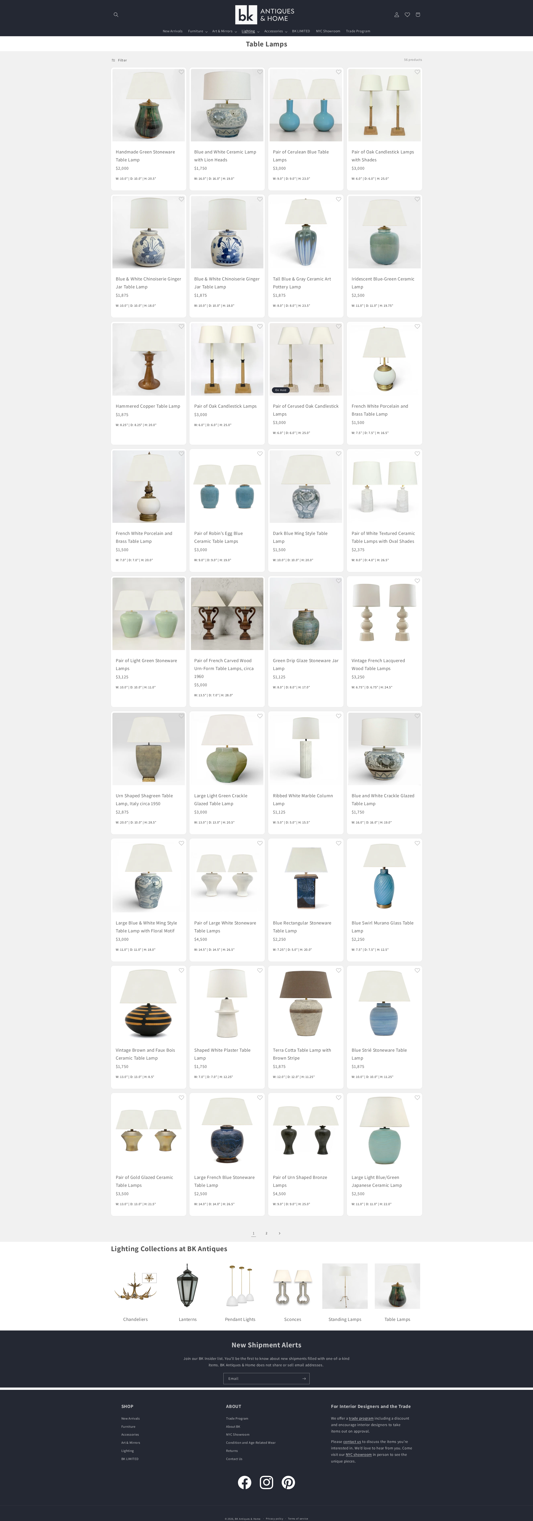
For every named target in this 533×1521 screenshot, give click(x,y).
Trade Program (237, 1418)
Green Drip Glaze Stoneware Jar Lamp (306, 664)
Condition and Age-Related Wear (251, 1442)
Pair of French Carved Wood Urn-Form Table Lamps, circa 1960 (224, 668)
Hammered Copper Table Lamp (148, 406)
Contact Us (234, 1459)
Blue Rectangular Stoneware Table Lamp (302, 927)
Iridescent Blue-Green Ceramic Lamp (383, 283)
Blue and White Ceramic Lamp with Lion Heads (225, 155)
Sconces (292, 1319)
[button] (116, 14)
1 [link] (254, 1233)
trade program (361, 1418)
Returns (232, 1451)
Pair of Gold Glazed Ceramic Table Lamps (144, 1181)
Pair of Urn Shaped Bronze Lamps (300, 1181)
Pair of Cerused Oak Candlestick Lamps (306, 410)
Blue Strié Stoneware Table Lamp (379, 1054)
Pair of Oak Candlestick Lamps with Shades (383, 155)
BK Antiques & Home (247, 1519)
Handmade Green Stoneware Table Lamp (145, 155)
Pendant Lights (240, 1319)
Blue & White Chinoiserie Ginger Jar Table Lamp (148, 283)
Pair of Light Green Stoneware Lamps (146, 664)
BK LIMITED (130, 1459)
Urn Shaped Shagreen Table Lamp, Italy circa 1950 (144, 799)
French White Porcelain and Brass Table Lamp (380, 410)
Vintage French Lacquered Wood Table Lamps (378, 664)
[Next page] (279, 1233)
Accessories (130, 1434)
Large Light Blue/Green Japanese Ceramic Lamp (377, 1181)
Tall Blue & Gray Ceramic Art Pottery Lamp (302, 283)
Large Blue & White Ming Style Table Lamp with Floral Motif (146, 927)
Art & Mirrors (130, 1442)
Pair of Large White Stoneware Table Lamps (225, 927)
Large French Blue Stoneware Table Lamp (224, 1181)
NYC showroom (359, 1454)
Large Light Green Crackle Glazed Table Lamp (220, 799)
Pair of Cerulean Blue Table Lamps (301, 155)
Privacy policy (274, 1518)
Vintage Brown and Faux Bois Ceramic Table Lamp (145, 1054)
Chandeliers (135, 1319)
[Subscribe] (304, 1378)
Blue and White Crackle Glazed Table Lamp (383, 799)
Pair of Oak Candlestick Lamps (225, 406)
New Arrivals (130, 1418)
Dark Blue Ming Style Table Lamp (300, 537)
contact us (352, 1441)
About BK (233, 1426)
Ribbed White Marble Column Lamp (303, 799)
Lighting (127, 1451)
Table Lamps (398, 1319)
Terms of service (298, 1518)
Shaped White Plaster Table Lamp (222, 1054)
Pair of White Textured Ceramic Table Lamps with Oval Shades (383, 537)
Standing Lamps (345, 1319)
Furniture (128, 1426)
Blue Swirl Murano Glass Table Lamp (383, 927)
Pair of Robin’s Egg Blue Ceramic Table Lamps (218, 537)
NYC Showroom (237, 1434)
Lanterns (188, 1319)
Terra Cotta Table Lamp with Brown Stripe (302, 1054)
